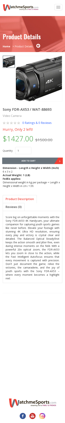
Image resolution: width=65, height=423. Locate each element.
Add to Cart (28, 160)
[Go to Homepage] (32, 403)
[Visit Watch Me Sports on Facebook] (22, 416)
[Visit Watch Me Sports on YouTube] (32, 416)
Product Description (20, 199)
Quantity (8, 150)
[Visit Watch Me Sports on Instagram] (42, 416)
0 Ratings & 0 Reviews (37, 123)
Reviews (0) (14, 207)
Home (6, 46)
